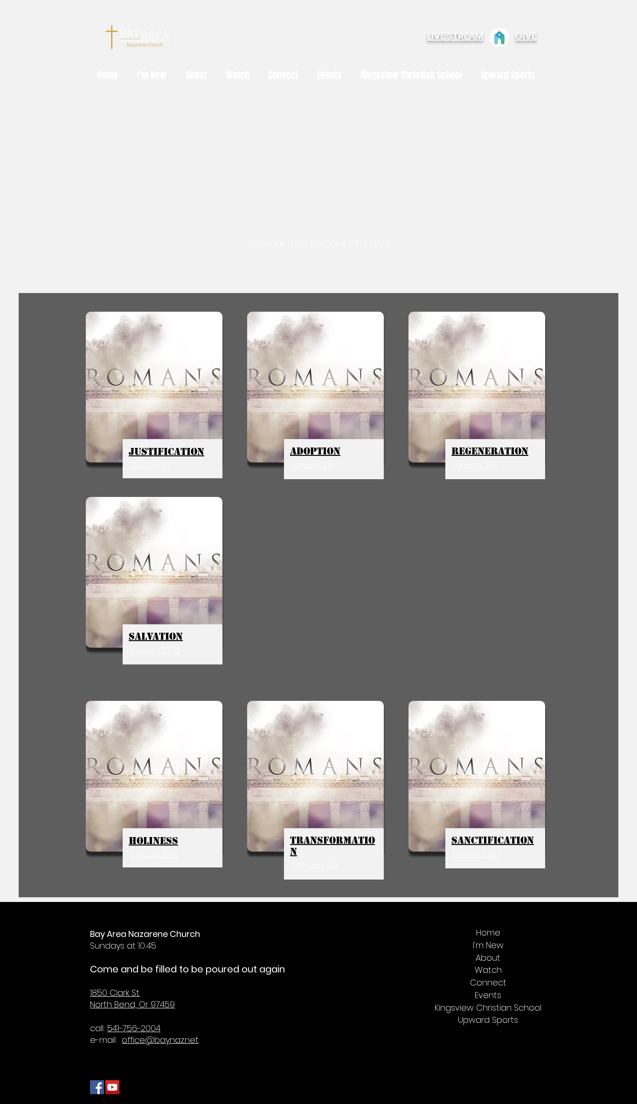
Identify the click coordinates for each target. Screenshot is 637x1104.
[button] (199, 75)
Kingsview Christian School (488, 1008)
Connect (488, 983)
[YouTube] (112, 1087)
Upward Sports (488, 1020)
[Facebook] (97, 1087)
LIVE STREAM (455, 35)
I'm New (488, 945)
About (488, 958)
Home (488, 933)
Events (488, 995)
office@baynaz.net (160, 1040)
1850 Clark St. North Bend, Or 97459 (132, 998)
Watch (488, 970)
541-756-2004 (133, 1028)
